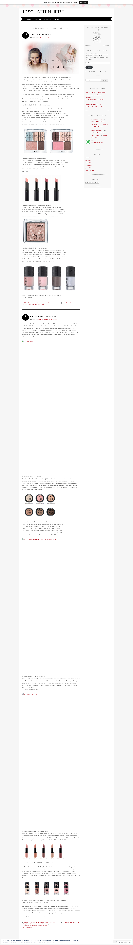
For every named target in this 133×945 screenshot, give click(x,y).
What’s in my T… (95, 135)
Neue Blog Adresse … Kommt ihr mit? (95, 92)
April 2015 (88, 160)
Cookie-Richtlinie (50, 942)
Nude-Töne (41, 304)
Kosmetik (28, 924)
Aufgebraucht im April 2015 (93, 104)
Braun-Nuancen (32, 922)
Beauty (26, 922)
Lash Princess (35, 924)
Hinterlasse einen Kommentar (71, 303)
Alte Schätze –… (95, 125)
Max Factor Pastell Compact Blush (95, 107)
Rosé (46, 925)
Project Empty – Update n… (98, 121)
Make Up (28, 925)
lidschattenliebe (42, 11)
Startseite (28, 19)
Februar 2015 (89, 165)
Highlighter (31, 303)
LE (35, 303)
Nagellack (31, 304)
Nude (36, 304)
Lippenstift (25, 304)
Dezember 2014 (90, 170)
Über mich (57, 19)
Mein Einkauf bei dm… (97, 119)
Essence (40, 319)
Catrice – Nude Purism (40, 34)
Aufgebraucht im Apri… (97, 130)
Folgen (89, 67)
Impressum (47, 19)
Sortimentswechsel (27, 927)
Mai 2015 (88, 157)
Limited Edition (47, 37)
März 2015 (88, 162)
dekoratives (41, 922)
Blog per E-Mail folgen (97, 51)
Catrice (40, 37)
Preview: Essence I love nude (43, 316)
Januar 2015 (89, 168)
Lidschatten (40, 303)
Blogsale (38, 19)
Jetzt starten (83, 2)
